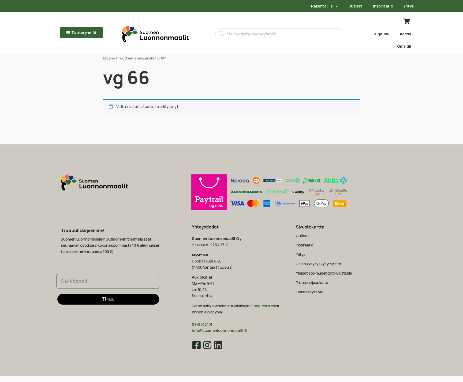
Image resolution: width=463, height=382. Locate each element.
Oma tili (404, 46)
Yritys (409, 6)
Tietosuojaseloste (312, 282)
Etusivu (109, 58)
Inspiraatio (383, 6)
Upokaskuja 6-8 (206, 261)
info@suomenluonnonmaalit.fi (219, 330)
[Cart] (406, 21)
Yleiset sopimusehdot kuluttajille (324, 273)
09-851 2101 (202, 324)
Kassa (405, 33)
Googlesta (260, 305)
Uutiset (355, 6)
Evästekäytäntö (310, 291)
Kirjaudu (381, 33)
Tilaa (108, 299)
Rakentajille (322, 6)
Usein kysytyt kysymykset (318, 263)
